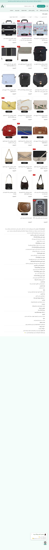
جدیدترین (43, 17)
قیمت (30, 17)
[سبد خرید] (47, 6)
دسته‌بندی (23, 17)
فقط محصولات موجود (14, 17)
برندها (36, 17)
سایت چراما (34, 332)
